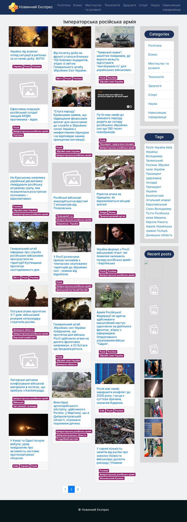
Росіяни (151, 165)
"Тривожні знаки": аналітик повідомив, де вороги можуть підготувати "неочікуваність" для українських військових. (114, 61)
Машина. (160, 217)
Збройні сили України (25, 210)
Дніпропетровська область (71, 435)
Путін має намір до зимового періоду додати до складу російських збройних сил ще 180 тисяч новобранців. (112, 123)
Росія (150, 147)
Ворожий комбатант (24, 337)
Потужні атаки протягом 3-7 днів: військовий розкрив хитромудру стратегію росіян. (28, 316)
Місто (16, 277)
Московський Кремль (112, 478)
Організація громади (24, 406)
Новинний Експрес (35, 7)
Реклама (18, 135)
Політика (154, 45)
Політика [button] (63, 5)
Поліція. (162, 230)
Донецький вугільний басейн (72, 289)
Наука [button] (155, 5)
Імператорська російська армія (30, 131)
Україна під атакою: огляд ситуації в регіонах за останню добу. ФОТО (28, 55)
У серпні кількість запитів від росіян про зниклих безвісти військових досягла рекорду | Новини (112, 455)
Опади (103, 212)
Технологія (156, 77)
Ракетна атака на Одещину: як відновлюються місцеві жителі (113, 199)
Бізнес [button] (77, 5)
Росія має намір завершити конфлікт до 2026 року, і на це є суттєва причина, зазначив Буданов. (113, 395)
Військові (18, 402)
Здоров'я (154, 86)
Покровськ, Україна (67, 223)
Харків (150, 226)
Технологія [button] (112, 5)
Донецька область (159, 235)
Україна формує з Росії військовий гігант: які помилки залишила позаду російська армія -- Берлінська (115, 256)
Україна (159, 147)
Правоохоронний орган (112, 216)
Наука (152, 103)
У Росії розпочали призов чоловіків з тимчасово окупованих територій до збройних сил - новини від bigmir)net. (70, 265)
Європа (151, 222)
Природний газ (64, 216)
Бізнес (152, 54)
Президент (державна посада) (153, 178)
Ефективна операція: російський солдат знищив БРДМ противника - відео (25, 114)
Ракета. (162, 222)
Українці (152, 152)
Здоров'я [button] (129, 5)
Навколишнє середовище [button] (172, 7)
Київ (169, 147)
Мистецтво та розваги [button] (93, 7)
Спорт (152, 95)
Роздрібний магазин (67, 439)
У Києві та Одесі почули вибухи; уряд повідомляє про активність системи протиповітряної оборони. (27, 449)
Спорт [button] (143, 5)
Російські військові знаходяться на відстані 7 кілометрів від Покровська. (71, 203)
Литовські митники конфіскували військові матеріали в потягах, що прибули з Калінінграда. (27, 385)
